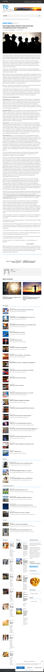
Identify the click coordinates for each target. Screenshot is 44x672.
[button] (41, 661)
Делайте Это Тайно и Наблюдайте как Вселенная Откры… (22, 444)
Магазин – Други (12, 562)
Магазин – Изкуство (12, 577)
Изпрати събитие (32, 2)
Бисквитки (26, 670)
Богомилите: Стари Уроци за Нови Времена (19, 524)
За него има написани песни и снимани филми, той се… (21, 529)
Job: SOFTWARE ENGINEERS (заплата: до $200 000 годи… (21, 478)
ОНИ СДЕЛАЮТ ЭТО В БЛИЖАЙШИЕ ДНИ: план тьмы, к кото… (23, 317)
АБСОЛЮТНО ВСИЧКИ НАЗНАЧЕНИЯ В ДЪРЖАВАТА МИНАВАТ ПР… (24, 428)
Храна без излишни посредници (12, 546)
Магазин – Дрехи (12, 638)
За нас (29, 1)
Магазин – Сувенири (12, 607)
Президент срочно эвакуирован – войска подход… (20, 355)
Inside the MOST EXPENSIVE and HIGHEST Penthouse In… (21, 497)
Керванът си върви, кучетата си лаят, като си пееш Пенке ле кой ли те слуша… (31, 298)
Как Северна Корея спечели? (16, 340)
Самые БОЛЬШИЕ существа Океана (17, 332)
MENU (5, 15)
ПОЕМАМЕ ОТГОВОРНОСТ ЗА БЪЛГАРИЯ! (18, 347)
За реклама (33, 1)
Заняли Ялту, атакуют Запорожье (17, 385)
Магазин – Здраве (12, 623)
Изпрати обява (26, 2)
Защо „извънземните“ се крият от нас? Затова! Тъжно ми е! (12, 298)
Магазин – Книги (12, 592)
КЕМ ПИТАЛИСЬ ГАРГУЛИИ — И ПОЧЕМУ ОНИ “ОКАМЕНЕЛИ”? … (23, 362)
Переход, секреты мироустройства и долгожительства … (22, 309)
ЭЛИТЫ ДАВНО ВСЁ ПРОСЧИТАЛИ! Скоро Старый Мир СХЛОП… (23, 324)
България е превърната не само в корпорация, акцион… (21, 463)
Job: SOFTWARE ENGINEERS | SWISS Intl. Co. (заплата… (21, 470)
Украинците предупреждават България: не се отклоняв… (22, 392)
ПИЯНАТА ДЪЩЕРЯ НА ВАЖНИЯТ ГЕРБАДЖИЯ (19, 400)
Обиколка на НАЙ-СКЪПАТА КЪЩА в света (19, 489)
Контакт (26, 1)
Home (4, 19)
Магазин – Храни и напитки (12, 654)
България (5, 23)
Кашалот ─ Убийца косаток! (15, 451)
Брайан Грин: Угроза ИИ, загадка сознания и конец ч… (21, 436)
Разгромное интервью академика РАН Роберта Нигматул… (22, 408)
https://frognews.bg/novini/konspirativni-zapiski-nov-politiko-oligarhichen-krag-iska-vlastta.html (22, 254)
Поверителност (31, 670)
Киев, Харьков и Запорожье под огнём (18, 377)
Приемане (20, 667)
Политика (10, 23)
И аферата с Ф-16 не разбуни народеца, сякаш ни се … (21, 423)
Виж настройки (38, 667)
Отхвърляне (29, 667)
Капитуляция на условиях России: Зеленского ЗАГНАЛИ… (22, 370)
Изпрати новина (38, 1)
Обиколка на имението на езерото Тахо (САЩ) (20, 512)
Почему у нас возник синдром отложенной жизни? (20, 415)
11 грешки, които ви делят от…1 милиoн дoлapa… (25, 613)
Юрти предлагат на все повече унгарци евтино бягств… (21, 505)
